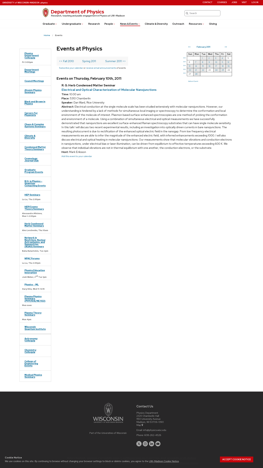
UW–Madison (20, 2)
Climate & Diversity (156, 23)
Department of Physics (77, 11)
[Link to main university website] (108, 423)
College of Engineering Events (31, 363)
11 (222, 62)
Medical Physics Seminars (33, 375)
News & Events (129, 23)
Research (94, 23)
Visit (244, 2)
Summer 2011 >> (115, 61)
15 (203, 66)
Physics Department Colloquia (32, 55)
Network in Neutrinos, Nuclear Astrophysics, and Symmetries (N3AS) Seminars (35, 242)
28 (196, 74)
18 (222, 66)
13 (189, 66)
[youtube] (158, 443)
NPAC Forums (32, 258)
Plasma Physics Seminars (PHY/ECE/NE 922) (35, 298)
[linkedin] (151, 443)
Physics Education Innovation (35, 271)
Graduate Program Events (34, 170)
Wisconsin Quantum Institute (35, 327)
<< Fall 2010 (66, 61)
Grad (49, 23)
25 (222, 70)
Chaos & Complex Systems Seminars (35, 125)
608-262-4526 (152, 435)
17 (216, 66)
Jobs (234, 2)
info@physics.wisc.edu (154, 430)
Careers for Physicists (31, 114)
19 (228, 66)
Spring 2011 (89, 61)
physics (44, 2)
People (108, 23)
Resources (195, 23)
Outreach (178, 23)
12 (228, 62)
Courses (222, 2)
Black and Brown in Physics (35, 102)
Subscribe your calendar (71, 67)
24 (216, 70)
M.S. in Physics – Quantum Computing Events (35, 183)
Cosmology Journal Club (32, 159)
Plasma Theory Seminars (33, 313)
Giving (213, 23)
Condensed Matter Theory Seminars (35, 148)
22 (203, 70)
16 (209, 66)
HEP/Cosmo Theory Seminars (34, 207)
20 (190, 70)
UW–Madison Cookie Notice (164, 461)
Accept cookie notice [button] (236, 459)
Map (138, 425)
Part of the (108, 433)
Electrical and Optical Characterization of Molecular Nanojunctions (108, 90)
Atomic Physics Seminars (33, 91)
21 (196, 70)
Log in (255, 2)
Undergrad (71, 23)
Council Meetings (34, 81)
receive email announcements (101, 67)
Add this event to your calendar (76, 156)
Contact (207, 2)
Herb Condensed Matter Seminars (34, 224)
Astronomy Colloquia (31, 339)
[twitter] (139, 443)
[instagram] (145, 443)
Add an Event (193, 81)
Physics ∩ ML (32, 284)
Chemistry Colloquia (30, 351)
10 (216, 62)
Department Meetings (32, 70)
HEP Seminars (32, 194)
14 (196, 66)
